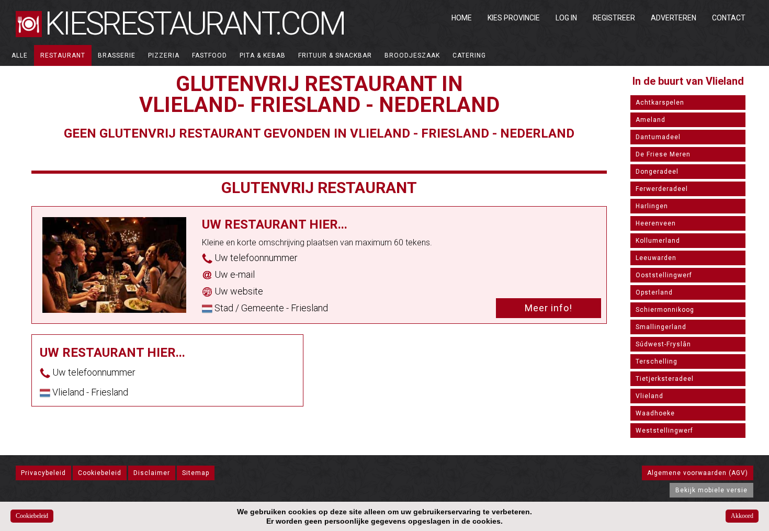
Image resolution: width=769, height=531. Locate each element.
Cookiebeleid (99, 473)
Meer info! (548, 307)
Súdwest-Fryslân (663, 344)
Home (461, 18)
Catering (469, 55)
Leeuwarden (656, 258)
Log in (566, 18)
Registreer (614, 18)
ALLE (20, 55)
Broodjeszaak (412, 55)
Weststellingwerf (664, 430)
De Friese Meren (663, 154)
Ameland (650, 119)
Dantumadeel (658, 137)
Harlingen (652, 206)
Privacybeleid (43, 473)
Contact (728, 18)
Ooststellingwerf (664, 275)
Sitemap (195, 473)
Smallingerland (661, 327)
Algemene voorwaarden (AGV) (697, 473)
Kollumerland (658, 240)
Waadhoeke (655, 413)
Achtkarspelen (660, 102)
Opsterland (654, 292)
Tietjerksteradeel (665, 378)
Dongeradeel (657, 171)
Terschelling (656, 361)
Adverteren (673, 18)
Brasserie (116, 55)
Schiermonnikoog (665, 309)
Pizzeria (163, 55)
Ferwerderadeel (662, 189)
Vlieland (649, 396)
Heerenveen (656, 223)
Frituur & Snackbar (335, 55)
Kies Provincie (514, 18)
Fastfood (209, 55)
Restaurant (62, 55)
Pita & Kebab (263, 55)
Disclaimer (151, 473)
